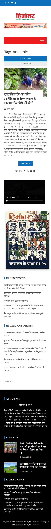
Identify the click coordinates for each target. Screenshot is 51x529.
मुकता (6, 340)
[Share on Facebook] (24, 171)
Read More (25, 163)
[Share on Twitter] (27, 171)
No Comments (25, 63)
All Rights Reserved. (31, 525)
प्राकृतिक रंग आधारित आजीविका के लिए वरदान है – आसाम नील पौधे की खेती (21, 98)
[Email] (34, 171)
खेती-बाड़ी (10, 109)
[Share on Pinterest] (31, 171)
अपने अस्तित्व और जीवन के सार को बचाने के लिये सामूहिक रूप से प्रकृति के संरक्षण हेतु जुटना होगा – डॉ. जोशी (25, 351)
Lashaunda (8, 333)
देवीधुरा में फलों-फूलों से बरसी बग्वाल (16, 301)
